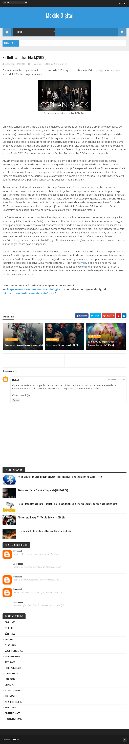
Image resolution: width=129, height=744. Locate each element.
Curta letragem (11, 673)
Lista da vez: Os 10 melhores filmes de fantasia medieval (44, 531)
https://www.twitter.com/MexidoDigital (29, 293)
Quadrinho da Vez (12, 713)
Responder (16, 400)
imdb (83, 262)
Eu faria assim (10, 645)
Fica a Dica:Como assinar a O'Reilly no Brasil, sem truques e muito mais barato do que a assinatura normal (68, 504)
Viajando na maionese (13, 690)
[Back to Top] (124, 740)
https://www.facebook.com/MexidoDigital (34, 289)
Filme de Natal (10, 707)
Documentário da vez (14, 650)
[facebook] (120, 3)
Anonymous (18, 563)
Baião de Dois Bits (12, 656)
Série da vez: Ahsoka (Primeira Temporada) (24, 345)
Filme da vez (10, 622)
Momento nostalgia (13, 702)
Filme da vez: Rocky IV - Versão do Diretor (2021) (41, 517)
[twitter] (124, 3)
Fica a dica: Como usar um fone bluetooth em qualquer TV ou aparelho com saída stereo (60, 476)
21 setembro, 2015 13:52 (116, 379)
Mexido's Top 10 (11, 696)
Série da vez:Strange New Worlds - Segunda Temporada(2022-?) (103, 343)
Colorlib (15, 739)
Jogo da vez (10, 662)
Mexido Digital (59, 15)
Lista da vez (10, 684)
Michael (15, 380)
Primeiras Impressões (13, 668)
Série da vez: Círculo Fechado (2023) (62, 345)
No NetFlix (48, 63)
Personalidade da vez (13, 719)
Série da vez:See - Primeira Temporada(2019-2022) (43, 490)
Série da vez (60, 63)
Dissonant (17, 551)
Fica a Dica (36, 63)
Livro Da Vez (10, 679)
